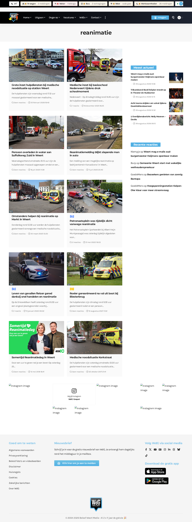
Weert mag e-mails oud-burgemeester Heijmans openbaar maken (147, 77)
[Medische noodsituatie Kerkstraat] (94, 337)
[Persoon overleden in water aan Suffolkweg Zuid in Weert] (36, 132)
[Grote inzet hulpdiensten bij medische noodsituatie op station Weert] (36, 65)
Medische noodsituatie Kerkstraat (91, 357)
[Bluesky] (178, 449)
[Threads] (174, 449)
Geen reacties (20, 102)
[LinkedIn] (169, 449)
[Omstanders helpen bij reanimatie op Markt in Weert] (36, 196)
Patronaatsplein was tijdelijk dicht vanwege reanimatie (91, 222)
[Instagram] (164, 449)
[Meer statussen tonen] (181, 3)
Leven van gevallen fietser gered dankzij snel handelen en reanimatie (34, 295)
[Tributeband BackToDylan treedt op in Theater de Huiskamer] (176, 93)
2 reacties (76, 242)
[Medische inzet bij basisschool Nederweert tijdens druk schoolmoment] (94, 65)
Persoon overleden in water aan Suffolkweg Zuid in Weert (31, 154)
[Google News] (160, 449)
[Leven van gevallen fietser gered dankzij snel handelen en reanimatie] (36, 268)
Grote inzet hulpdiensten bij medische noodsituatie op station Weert (35, 86)
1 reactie (75, 106)
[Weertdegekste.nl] (14, 17)
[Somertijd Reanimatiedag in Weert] (36, 337)
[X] (150, 449)
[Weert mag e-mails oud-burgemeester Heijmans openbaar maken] (176, 78)
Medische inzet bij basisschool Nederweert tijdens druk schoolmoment (88, 88)
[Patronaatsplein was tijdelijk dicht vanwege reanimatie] (94, 196)
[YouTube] (155, 449)
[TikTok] (146, 456)
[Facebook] (146, 449)
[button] (105, 18)
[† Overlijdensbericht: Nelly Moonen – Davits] (176, 120)
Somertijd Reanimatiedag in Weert (33, 357)
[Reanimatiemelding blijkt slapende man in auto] (94, 132)
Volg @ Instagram (74, 397)
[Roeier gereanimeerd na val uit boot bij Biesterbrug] (94, 268)
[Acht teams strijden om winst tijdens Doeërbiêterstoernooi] (176, 107)
